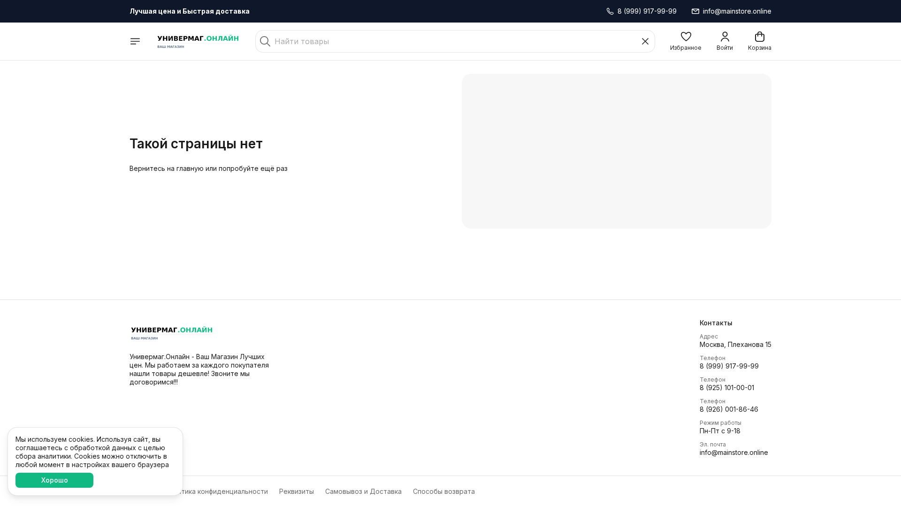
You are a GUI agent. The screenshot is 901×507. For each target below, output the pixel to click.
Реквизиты (296, 491)
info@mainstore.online (734, 452)
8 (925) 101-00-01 (727, 388)
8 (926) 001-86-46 (729, 409)
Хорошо (54, 480)
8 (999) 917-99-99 (729, 366)
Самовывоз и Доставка (363, 491)
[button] (686, 41)
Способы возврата (444, 491)
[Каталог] (135, 41)
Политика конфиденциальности (216, 491)
